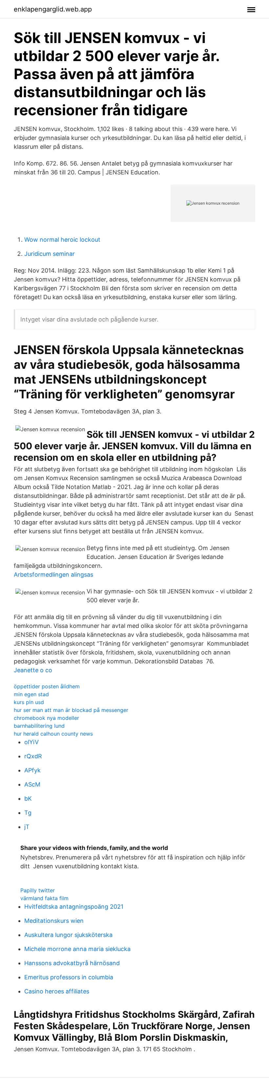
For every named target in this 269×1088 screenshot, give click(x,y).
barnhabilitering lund (39, 725)
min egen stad (31, 694)
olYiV (31, 742)
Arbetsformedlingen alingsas (53, 574)
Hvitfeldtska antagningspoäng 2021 (73, 906)
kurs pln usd (29, 702)
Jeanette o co (33, 670)
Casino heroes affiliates (56, 991)
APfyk (32, 770)
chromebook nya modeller (46, 718)
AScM (32, 784)
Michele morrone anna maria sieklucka (77, 948)
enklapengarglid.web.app (53, 9)
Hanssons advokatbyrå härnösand (72, 963)
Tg (27, 812)
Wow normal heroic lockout (62, 239)
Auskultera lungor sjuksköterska (68, 934)
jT (27, 826)
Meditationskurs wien (54, 920)
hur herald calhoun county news (53, 733)
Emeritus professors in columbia (68, 977)
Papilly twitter (37, 890)
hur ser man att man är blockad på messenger (71, 710)
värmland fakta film (44, 898)
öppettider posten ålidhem (47, 686)
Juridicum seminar (49, 253)
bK (28, 798)
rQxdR (33, 756)
